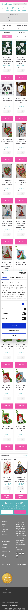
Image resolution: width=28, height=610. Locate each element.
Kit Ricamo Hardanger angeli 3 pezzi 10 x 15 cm (7, 60)
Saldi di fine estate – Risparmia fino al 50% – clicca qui (12, 0)
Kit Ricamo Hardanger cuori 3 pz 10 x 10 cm (21, 60)
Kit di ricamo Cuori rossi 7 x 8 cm (21, 182)
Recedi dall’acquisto (5, 555)
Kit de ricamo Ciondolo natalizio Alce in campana (20, 479)
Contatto (5, 596)
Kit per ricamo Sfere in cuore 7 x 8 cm (7, 141)
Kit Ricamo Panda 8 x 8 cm (7, 99)
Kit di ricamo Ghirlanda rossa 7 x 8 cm (7, 182)
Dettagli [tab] (12, 277)
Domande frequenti (4, 548)
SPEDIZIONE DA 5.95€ (14, 14)
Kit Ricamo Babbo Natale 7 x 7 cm (7, 387)
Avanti (25, 455)
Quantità (6, 67)
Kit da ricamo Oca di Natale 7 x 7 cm (21, 387)
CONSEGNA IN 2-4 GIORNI (14, 20)
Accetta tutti (14, 325)
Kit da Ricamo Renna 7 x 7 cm (21, 263)
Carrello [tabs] (24, 10)
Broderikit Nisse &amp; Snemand (7, 479)
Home (7, 10)
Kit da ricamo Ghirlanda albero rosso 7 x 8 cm (7, 265)
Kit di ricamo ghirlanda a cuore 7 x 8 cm (21, 141)
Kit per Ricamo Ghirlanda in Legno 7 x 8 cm (7, 223)
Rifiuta (14, 335)
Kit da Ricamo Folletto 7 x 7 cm (21, 428)
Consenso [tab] (4, 277)
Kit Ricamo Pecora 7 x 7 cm (7, 427)
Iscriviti (20, 512)
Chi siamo (4, 544)
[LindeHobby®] (6, 4)
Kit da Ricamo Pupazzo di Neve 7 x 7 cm (21, 346)
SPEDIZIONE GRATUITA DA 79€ (15, 17)
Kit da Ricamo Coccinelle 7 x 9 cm (21, 100)
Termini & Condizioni (8, 599)
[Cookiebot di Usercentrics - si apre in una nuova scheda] (19, 273)
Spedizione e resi (6, 551)
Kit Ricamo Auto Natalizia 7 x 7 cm (7, 346)
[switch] (24, 309)
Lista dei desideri (13, 10)
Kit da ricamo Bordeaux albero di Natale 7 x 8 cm (21, 224)
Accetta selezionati (14, 330)
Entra (19, 10)
